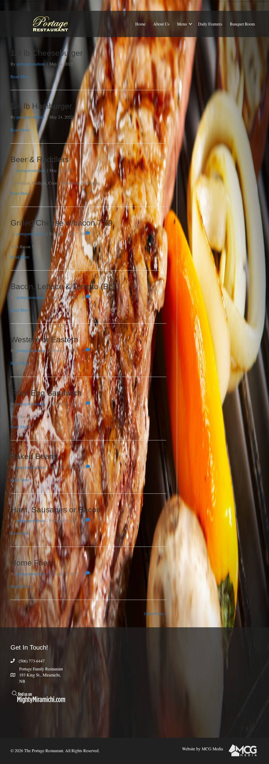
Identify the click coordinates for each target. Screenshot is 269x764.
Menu (182, 24)
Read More (20, 76)
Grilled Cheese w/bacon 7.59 (62, 222)
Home (140, 24)
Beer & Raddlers (40, 159)
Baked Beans (34, 456)
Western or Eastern (44, 339)
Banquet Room (242, 24)
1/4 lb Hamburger (41, 106)
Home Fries (31, 562)
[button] (190, 24)
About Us (161, 24)
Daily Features (210, 24)
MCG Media (212, 748)
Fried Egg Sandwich (46, 393)
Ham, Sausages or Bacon (56, 509)
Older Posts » (155, 613)
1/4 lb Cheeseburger (47, 53)
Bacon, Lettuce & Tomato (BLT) (65, 286)
